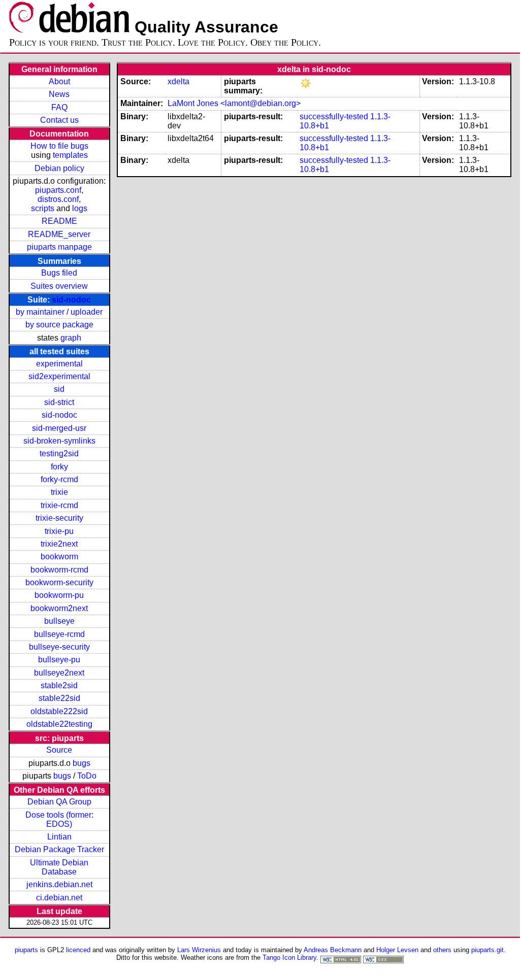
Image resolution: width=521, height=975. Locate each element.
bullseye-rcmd (59, 634)
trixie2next (59, 544)
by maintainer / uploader (59, 312)
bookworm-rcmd (59, 569)
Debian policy (59, 168)
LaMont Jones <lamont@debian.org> (234, 103)
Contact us (59, 120)
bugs (81, 763)
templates (70, 155)
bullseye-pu (59, 659)
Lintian (59, 836)
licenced (78, 950)
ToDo (86, 775)
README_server (59, 234)
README (59, 221)
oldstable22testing (59, 724)
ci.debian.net (59, 897)
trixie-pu (59, 531)
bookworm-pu (59, 595)
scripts (42, 208)
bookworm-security (59, 582)
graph (70, 337)
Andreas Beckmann (333, 950)
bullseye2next (59, 672)
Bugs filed (59, 272)
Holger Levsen (397, 950)
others (442, 950)
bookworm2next (59, 608)
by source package (59, 324)
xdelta (178, 81)
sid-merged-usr (59, 428)
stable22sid (59, 698)
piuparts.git (487, 950)
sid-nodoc (71, 299)
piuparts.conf (58, 190)
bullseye (59, 621)
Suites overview (59, 286)
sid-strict (59, 402)
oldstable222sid (59, 711)
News (59, 94)
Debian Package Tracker (59, 849)
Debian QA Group (59, 801)
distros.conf (58, 199)
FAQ (59, 107)
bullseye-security (59, 647)
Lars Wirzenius (199, 950)
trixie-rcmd (59, 505)
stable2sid (59, 685)
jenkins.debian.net (59, 884)
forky (59, 466)
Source (59, 750)
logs (79, 208)
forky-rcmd (59, 479)
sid (59, 389)
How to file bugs (59, 146)
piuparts (26, 950)
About (59, 81)
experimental (59, 363)
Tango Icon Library (289, 957)
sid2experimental (59, 376)
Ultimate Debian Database (59, 867)
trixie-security (59, 518)
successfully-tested (334, 116)
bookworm (59, 556)
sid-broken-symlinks (59, 440)
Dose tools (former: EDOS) (59, 819)
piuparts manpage (59, 247)
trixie (59, 492)
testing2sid (59, 453)
